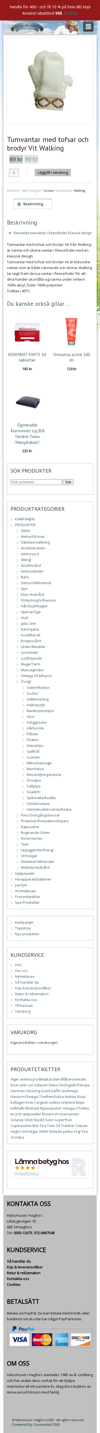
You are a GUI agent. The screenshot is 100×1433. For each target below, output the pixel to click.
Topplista (23, 928)
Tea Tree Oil (50, 1125)
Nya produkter (27, 933)
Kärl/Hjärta (30, 629)
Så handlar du (27, 982)
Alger (15, 1079)
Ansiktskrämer (33, 548)
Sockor (49, 190)
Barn (25, 577)
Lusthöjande (31, 658)
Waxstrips (35, 745)
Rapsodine (30, 826)
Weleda (55, 1131)
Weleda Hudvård (35, 867)
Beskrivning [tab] (32, 203)
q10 (18, 1113)
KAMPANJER (24, 519)
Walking (79, 190)
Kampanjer (24, 922)
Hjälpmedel (24, 873)
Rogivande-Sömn (35, 832)
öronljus (17, 1137)
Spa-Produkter (27, 902)
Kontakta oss (26, 999)
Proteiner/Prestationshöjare (45, 820)
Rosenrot (50, 1113)
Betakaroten (49, 1079)
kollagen (18, 1102)
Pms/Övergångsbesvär (40, 815)
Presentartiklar (27, 896)
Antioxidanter (32, 571)
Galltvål (33, 751)
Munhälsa (35, 768)
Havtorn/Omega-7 (26, 1096)
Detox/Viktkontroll (36, 582)
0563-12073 (23, 1232)
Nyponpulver (51, 1108)
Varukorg (23, 1011)
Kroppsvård (31, 640)
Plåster (33, 733)
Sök (68, 482)
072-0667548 (44, 1232)
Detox (54, 1084)
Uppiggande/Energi (37, 849)
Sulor (49, 1119)
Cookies (14, 1284)
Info (18, 964)
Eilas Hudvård (32, 594)
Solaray (17, 1119)
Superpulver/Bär (25, 1125)
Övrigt (26, 681)
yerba (68, 1131)
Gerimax (18, 1090)
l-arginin (41, 1102)
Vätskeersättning (35, 542)
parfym (21, 885)
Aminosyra (30, 553)
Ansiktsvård (31, 565)
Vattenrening (38, 699)
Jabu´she (28, 623)
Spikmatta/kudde (41, 797)
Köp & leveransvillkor (33, 988)
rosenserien (68, 1113)
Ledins (54, 1102)
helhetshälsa (53, 1096)
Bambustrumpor (40, 710)
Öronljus (34, 780)
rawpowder (31, 1113)
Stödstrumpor (38, 803)
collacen (41, 1084)
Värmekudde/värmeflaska (49, 809)
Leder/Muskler (33, 646)
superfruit (63, 1119)
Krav (30, 1102)
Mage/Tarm (30, 664)
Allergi (26, 559)
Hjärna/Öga (31, 611)
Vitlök (25, 530)
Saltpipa (34, 786)
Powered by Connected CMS (36, 1424)
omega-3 (70, 1108)
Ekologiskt (67, 1084)
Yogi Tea (81, 1131)
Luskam (33, 757)
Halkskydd (35, 704)
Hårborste (35, 728)
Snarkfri (33, 791)
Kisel (82, 1096)
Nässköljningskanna (44, 774)
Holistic (71, 1096)
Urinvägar (29, 855)
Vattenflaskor (38, 687)
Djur (24, 588)
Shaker (33, 739)
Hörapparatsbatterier (33, 879)
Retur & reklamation (32, 993)
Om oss (21, 970)
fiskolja (83, 1084)
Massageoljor (32, 669)
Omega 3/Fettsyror (36, 675)
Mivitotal (32, 1108)
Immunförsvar (33, 536)
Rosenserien (31, 838)
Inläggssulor (37, 722)
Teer (25, 844)
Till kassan (24, 1005)
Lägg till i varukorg (53, 172)
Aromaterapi (25, 890)
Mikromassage (39, 762)
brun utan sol (22, 1084)
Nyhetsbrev (25, 976)
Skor (30, 716)
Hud (24, 617)
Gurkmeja (69, 1090)
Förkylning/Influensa (38, 600)
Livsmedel (29, 652)
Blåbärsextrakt (73, 1079)
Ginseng (33, 1090)
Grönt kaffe (50, 1090)
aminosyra (29, 1079)
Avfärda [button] (71, 13)
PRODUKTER (25, 524)
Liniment (68, 1102)
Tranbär (67, 1125)
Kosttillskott (30, 635)
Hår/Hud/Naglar (34, 606)
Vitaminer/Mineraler (38, 861)
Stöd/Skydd (34, 1119)
